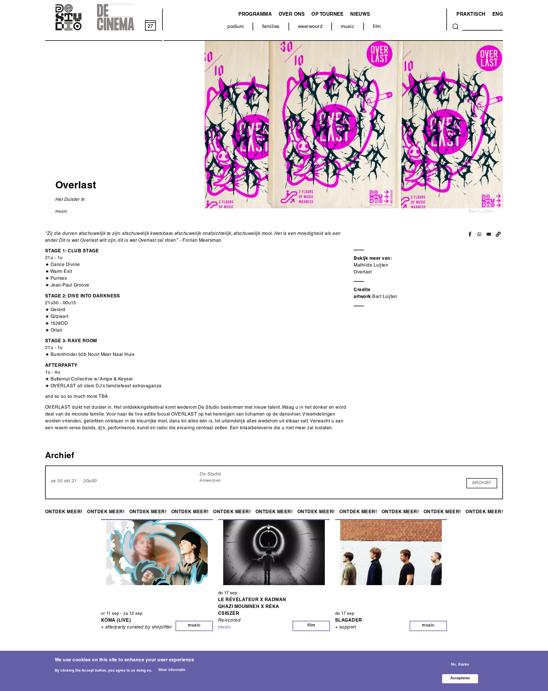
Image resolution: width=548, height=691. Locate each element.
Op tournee (327, 14)
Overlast (363, 272)
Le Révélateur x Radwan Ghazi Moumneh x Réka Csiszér (252, 607)
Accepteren (460, 678)
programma (255, 14)
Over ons (292, 14)
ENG (497, 14)
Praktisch (470, 14)
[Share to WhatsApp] (479, 234)
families (271, 27)
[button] (498, 234)
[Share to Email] (488, 234)
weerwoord (310, 27)
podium (235, 27)
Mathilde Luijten (371, 265)
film (377, 27)
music (347, 27)
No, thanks (460, 664)
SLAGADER (348, 621)
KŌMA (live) (116, 621)
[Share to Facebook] (470, 234)
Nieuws (360, 14)
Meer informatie (171, 670)
